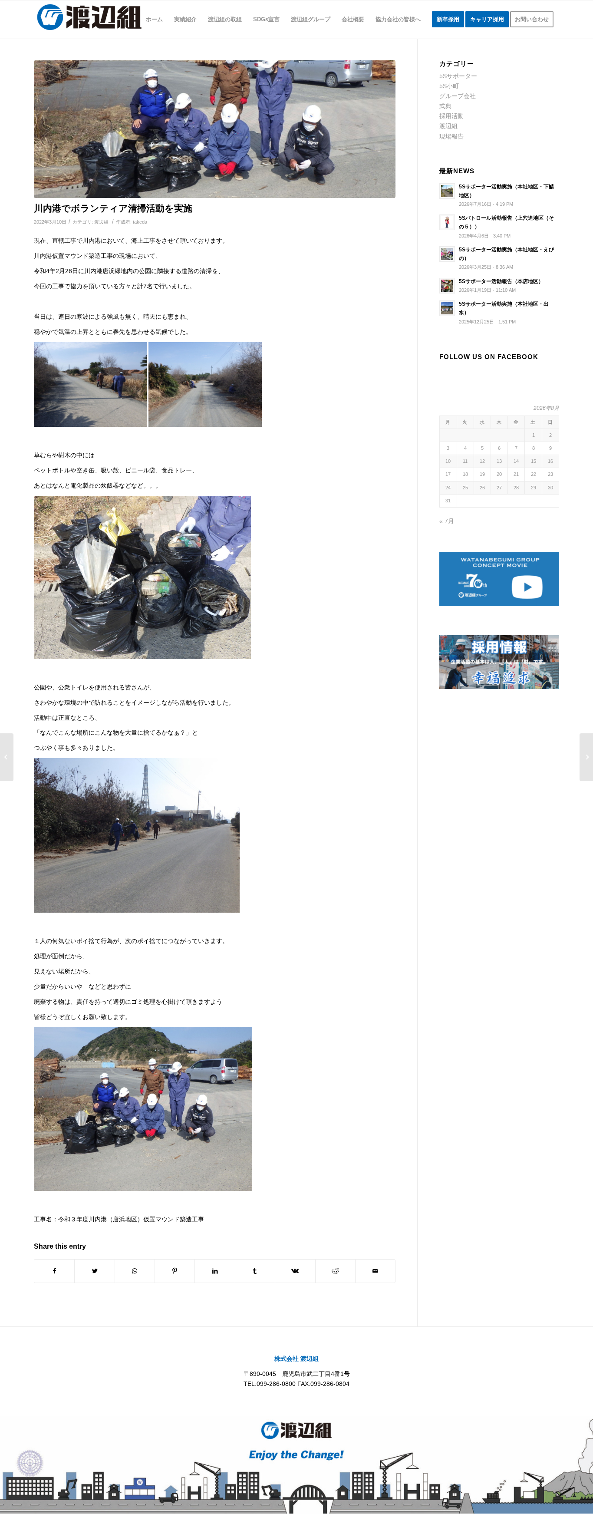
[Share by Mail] (375, 1271)
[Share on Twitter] (94, 1271)
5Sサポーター (458, 76)
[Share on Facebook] (54, 1271)
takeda (140, 221)
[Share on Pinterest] (174, 1271)
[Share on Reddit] (335, 1271)
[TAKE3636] (214, 129)
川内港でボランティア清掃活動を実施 (113, 208)
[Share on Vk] (295, 1271)
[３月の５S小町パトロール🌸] (586, 757)
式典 (445, 105)
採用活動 (451, 115)
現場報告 (451, 136)
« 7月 (446, 521)
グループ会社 (457, 95)
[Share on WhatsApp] (135, 1271)
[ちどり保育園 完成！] (6, 757)
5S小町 (449, 85)
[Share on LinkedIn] (214, 1271)
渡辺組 (101, 221)
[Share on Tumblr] (255, 1271)
